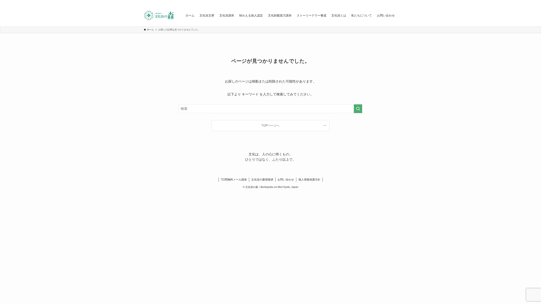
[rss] (389, 2)
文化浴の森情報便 (262, 179)
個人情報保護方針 (309, 179)
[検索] (394, 2)
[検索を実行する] (358, 108)
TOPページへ (270, 125)
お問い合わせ (285, 179)
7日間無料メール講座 (234, 179)
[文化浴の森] (159, 15)
